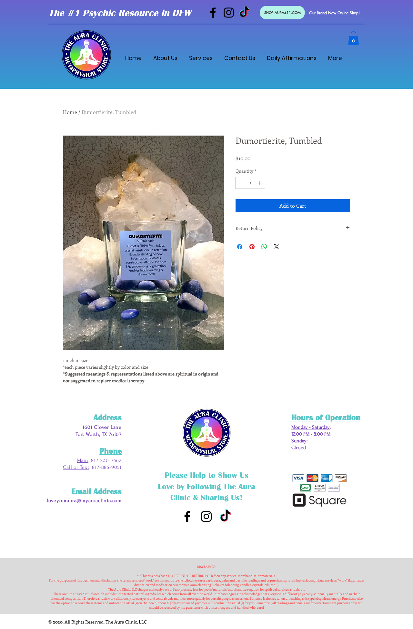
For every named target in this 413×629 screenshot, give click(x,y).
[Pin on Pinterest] (252, 247)
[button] (353, 38)
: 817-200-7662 (105, 460)
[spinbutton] (250, 183)
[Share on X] (276, 247)
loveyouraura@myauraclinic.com (84, 500)
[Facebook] (213, 12)
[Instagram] (229, 12)
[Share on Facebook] (240, 247)
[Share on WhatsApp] (264, 247)
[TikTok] (244, 12)
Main (82, 460)
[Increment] (260, 183)
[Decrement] (241, 183)
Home (70, 111)
